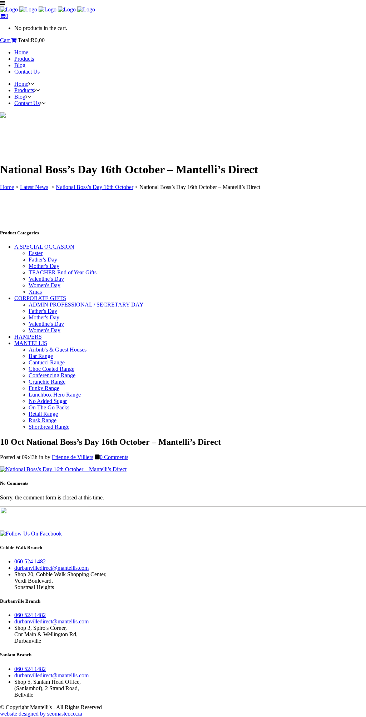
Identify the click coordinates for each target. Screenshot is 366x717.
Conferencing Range (52, 375)
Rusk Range (42, 420)
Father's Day (43, 260)
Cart (5, 40)
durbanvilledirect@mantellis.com (51, 568)
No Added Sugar (48, 401)
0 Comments (114, 457)
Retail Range (43, 414)
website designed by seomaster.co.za (41, 714)
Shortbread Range (49, 427)
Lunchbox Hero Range (55, 395)
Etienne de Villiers (72, 457)
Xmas (35, 292)
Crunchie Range (47, 382)
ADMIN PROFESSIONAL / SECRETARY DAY (86, 305)
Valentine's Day (46, 279)
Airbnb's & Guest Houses (57, 350)
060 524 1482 (30, 561)
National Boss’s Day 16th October (94, 187)
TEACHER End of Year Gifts (63, 272)
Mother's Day (44, 266)
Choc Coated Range (51, 369)
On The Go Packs (49, 407)
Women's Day (44, 285)
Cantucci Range (47, 362)
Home (7, 187)
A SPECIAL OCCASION (44, 247)
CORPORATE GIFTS (40, 298)
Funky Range (44, 388)
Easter (36, 253)
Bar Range (41, 356)
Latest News (34, 187)
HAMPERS (28, 337)
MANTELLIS (30, 343)
